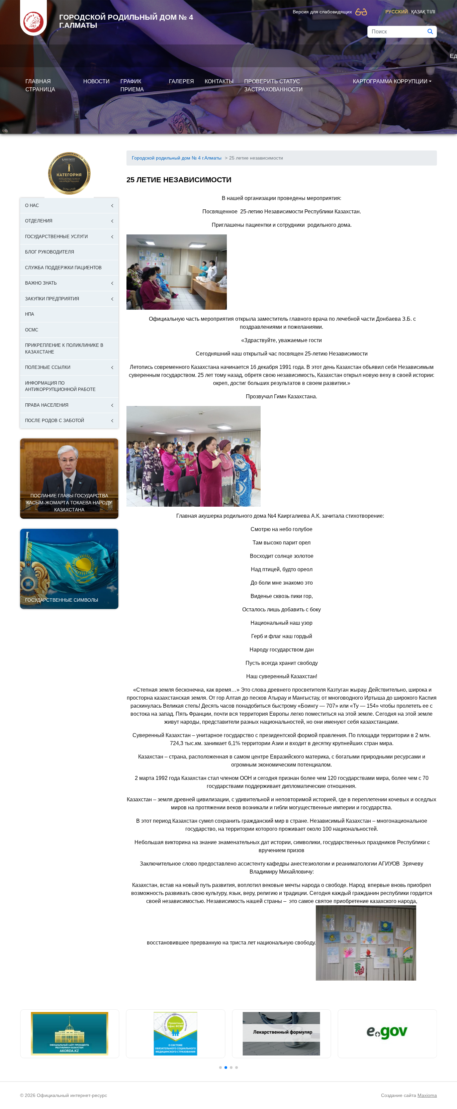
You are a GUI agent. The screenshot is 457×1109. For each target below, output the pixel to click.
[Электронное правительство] (387, 1033)
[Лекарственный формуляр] (281, 1033)
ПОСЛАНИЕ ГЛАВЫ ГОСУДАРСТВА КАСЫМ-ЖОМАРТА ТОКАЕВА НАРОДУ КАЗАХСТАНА (69, 502)
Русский (396, 11)
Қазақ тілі (423, 11)
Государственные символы (61, 600)
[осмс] (175, 1033)
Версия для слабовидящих (322, 11)
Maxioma (427, 1095)
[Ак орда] (69, 1033)
